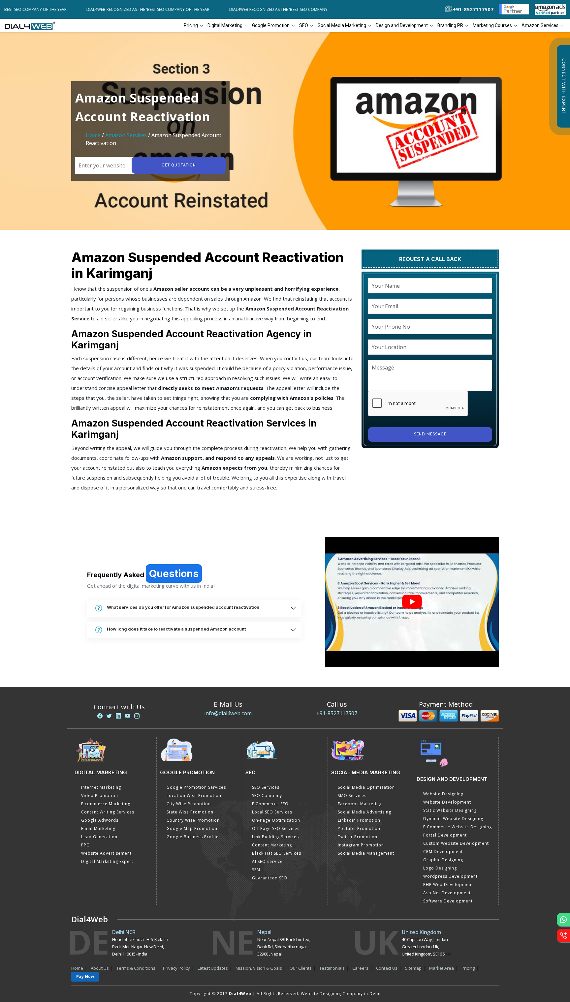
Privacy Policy (176, 968)
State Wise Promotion (190, 812)
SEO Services (265, 787)
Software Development (448, 901)
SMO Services (352, 795)
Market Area (441, 968)
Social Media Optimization (366, 787)
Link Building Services (275, 837)
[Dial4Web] (32, 25)
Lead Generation (99, 837)
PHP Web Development (448, 884)
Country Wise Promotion (193, 820)
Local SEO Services (272, 812)
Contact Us (386, 968)
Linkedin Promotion (359, 820)
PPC (85, 845)
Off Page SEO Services (276, 828)
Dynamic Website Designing (453, 818)
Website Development (447, 802)
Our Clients (301, 968)
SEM (256, 869)
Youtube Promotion (359, 828)
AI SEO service (267, 861)
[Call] (563, 935)
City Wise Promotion (189, 804)
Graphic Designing (443, 860)
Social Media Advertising (364, 812)
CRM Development (443, 851)
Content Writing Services (107, 812)
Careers (360, 968)
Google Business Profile (193, 837)
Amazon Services (126, 135)
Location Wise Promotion (194, 795)
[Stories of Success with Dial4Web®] (412, 602)
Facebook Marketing (360, 804)
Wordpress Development (450, 876)
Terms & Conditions (135, 968)
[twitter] (109, 716)
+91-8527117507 (336, 713)
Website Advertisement (106, 853)
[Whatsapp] (563, 919)
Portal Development (445, 835)
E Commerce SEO (270, 804)
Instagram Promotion (361, 845)
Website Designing (443, 794)
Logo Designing (440, 868)
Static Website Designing (450, 810)
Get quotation (179, 165)
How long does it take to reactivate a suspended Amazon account (176, 629)
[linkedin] (118, 716)
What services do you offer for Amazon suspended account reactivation (183, 607)
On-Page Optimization (276, 820)
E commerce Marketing (105, 804)
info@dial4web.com (228, 713)
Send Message (430, 434)
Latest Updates (213, 968)
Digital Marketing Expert (107, 861)
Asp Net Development (447, 893)
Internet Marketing (101, 787)
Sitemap (413, 968)
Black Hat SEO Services (276, 853)
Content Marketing (272, 845)
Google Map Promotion (192, 828)
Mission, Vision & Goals (259, 968)
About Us (100, 968)
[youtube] (127, 716)
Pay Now (85, 976)
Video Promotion (99, 795)
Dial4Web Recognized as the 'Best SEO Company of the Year (121, 9)
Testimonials (332, 968)
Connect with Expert (563, 86)
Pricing (191, 25)
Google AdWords (99, 820)
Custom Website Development (456, 843)
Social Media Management (366, 853)
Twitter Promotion (357, 837)
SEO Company (267, 795)
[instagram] (137, 716)
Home (93, 135)
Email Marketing (98, 828)
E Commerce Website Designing (457, 827)
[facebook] (100, 716)
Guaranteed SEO (269, 878)
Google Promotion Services (196, 787)
